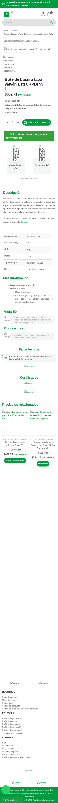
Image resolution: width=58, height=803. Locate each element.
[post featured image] (15, 422)
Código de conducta (11, 706)
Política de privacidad (11, 718)
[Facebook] (18, 775)
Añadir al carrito (38, 122)
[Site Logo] (21, 14)
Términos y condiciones (13, 733)
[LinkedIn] (34, 775)
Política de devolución (12, 727)
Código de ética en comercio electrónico (20, 709)
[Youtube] (23, 775)
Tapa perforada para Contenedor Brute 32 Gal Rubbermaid (43, 445)
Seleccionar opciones (15, 460)
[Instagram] (28, 775)
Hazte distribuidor (10, 754)
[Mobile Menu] (6, 14)
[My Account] (43, 14)
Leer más (44, 464)
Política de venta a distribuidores (17, 757)
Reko (24, 108)
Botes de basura (24, 105)
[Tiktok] (39, 775)
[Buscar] (51, 22)
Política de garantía (11, 724)
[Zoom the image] (29, 366)
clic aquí (24, 222)
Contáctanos (7, 703)
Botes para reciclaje (25, 439)
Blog (4, 743)
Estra (18, 108)
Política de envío (9, 721)
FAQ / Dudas (8, 749)
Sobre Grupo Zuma (10, 697)
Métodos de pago (10, 752)
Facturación (7, 746)
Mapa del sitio (8, 700)
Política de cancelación (12, 730)
